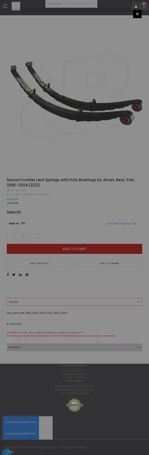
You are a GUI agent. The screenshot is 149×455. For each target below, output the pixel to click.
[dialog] (74, 227)
